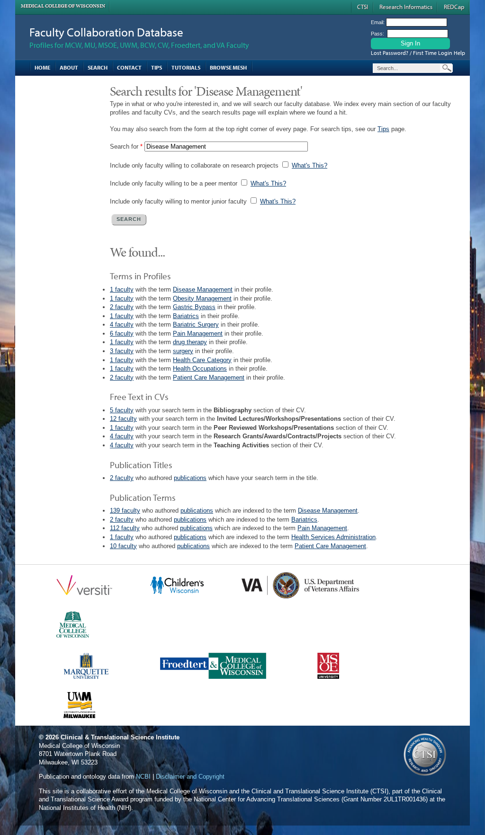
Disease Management (203, 289)
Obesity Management (202, 298)
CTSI (362, 6)
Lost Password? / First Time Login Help (418, 52)
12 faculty (123, 418)
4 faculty (122, 324)
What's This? (309, 165)
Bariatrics (186, 316)
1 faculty (122, 289)
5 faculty (122, 410)
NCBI (143, 776)
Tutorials (185, 67)
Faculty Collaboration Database (106, 32)
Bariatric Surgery (196, 324)
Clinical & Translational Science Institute (120, 737)
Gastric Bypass (194, 307)
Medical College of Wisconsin (63, 5)
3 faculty (122, 351)
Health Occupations (200, 368)
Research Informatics (405, 6)
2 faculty (122, 307)
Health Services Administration (333, 537)
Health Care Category (202, 360)
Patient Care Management (208, 377)
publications (190, 477)
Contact (129, 67)
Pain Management (198, 333)
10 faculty (123, 546)
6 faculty (122, 333)
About (69, 67)
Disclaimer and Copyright (190, 776)
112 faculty (125, 528)
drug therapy (190, 342)
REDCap (454, 6)
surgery (183, 351)
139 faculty (125, 510)
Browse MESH (228, 67)
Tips (156, 67)
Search (98, 67)
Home (42, 67)
